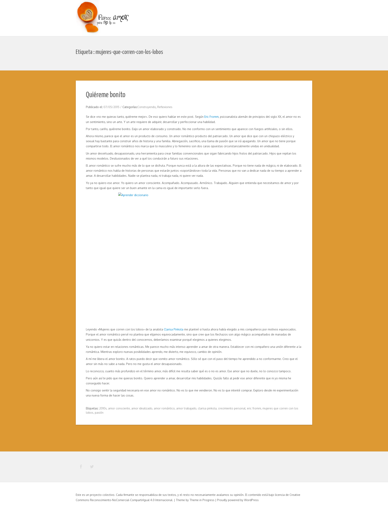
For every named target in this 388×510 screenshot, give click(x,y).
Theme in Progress (202, 500)
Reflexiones (164, 107)
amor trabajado (186, 408)
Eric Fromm (211, 116)
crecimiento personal (232, 408)
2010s (103, 408)
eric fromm (254, 408)
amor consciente (119, 408)
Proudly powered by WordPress (238, 500)
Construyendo (146, 107)
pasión (99, 412)
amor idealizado (141, 408)
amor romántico (164, 408)
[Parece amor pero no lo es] (103, 18)
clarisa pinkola (207, 408)
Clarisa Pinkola (174, 329)
